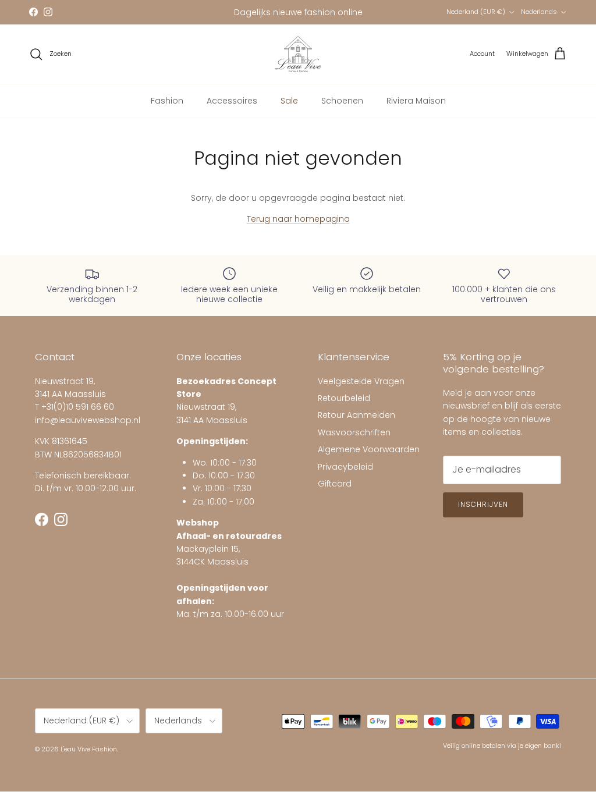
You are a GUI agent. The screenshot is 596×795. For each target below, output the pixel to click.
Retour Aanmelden (356, 415)
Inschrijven (483, 504)
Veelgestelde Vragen (361, 381)
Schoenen (342, 101)
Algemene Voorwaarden (369, 449)
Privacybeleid (345, 467)
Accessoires (232, 101)
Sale (289, 101)
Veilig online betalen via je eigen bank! (502, 745)
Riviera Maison (416, 101)
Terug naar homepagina (298, 219)
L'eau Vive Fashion (89, 749)
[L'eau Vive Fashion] (298, 54)
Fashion (167, 101)
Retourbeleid (344, 398)
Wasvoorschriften (354, 432)
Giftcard (335, 483)
